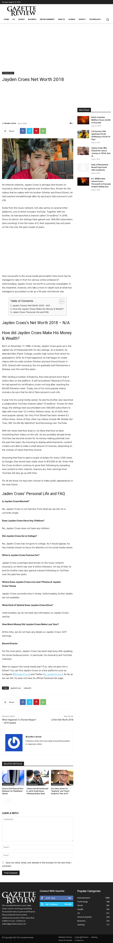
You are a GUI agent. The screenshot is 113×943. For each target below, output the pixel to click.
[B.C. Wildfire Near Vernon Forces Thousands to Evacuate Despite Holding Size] (83, 181)
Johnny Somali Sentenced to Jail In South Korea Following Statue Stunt (37, 791)
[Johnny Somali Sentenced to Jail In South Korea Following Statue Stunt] (37, 778)
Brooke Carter (10, 123)
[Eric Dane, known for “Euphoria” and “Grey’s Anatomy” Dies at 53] (62, 778)
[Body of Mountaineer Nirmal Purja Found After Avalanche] (83, 167)
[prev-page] (4, 800)
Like (69, 898)
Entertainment (8, 73)
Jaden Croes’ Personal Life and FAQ (31, 312)
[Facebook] (23, 131)
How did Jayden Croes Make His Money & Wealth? (38, 309)
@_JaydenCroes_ (53, 674)
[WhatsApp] (43, 131)
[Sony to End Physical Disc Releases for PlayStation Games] (13, 778)
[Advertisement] (56, 45)
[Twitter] (30, 131)
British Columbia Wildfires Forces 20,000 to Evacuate (100, 120)
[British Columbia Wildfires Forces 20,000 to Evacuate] (83, 120)
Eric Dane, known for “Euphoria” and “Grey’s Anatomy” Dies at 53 (60, 791)
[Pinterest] (36, 131)
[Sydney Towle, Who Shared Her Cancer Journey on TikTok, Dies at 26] (83, 151)
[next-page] (8, 800)
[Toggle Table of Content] (60, 301)
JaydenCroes (16, 688)
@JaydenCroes (22, 674)
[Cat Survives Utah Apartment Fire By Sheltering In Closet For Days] (83, 134)
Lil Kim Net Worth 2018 (62, 719)
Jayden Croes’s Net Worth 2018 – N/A (31, 305)
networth (27, 688)
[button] (107, 19)
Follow (67, 904)
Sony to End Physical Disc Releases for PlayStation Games (12, 791)
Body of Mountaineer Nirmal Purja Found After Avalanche (99, 167)
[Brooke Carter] (14, 742)
